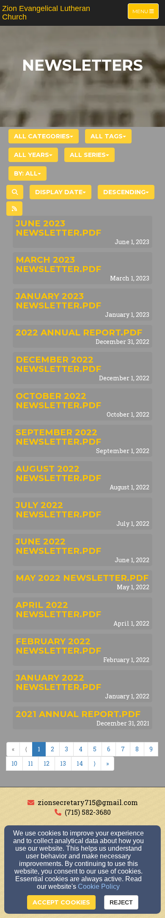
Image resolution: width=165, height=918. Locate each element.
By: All (26, 173)
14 (80, 763)
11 (30, 763)
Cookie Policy (99, 886)
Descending (124, 192)
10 (14, 763)
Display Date (58, 192)
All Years (31, 155)
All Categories (42, 136)
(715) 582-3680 (88, 812)
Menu (145, 11)
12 (47, 763)
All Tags (107, 136)
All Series (88, 155)
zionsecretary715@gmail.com (88, 802)
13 (63, 763)
